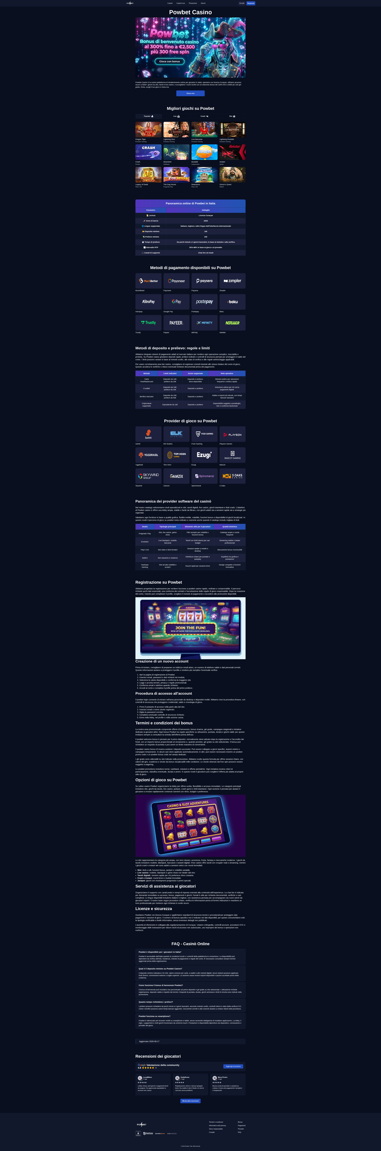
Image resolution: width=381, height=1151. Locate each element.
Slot (230, 116)
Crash (203, 116)
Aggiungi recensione (233, 1066)
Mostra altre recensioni (190, 1101)
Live (175, 116)
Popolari (147, 116)
